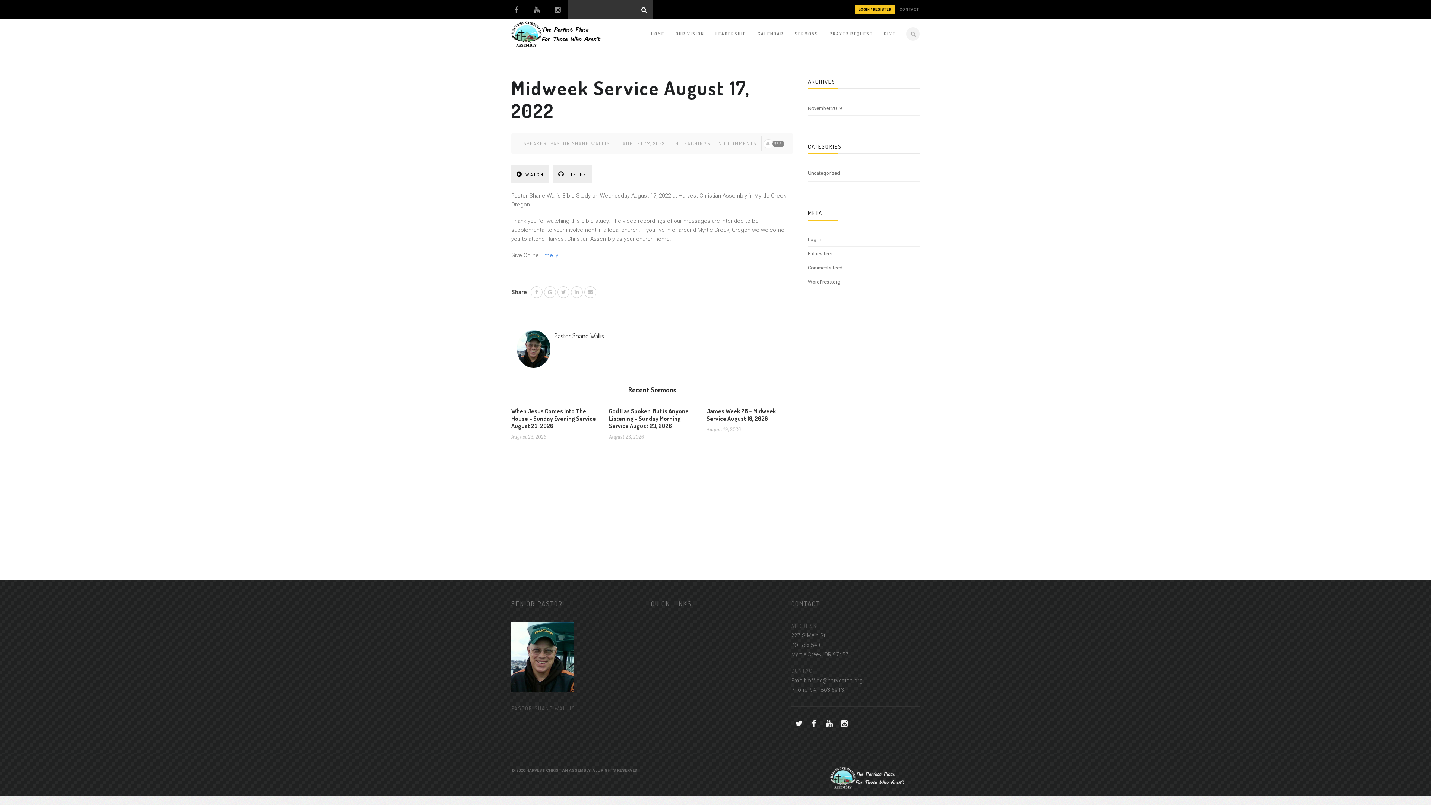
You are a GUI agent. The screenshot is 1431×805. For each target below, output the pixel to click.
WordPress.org (824, 282)
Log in (814, 239)
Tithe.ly (549, 255)
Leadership (731, 34)
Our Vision (690, 34)
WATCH (534, 174)
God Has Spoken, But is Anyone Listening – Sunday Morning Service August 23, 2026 (649, 418)
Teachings (695, 143)
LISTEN (577, 174)
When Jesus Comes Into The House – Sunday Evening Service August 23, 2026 (553, 418)
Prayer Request (851, 34)
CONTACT (909, 9)
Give (889, 34)
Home (657, 34)
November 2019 (825, 108)
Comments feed (825, 268)
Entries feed (821, 253)
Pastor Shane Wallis (580, 143)
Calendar (771, 34)
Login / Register (875, 9)
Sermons (806, 34)
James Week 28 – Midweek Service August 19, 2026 (741, 414)
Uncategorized (824, 173)
